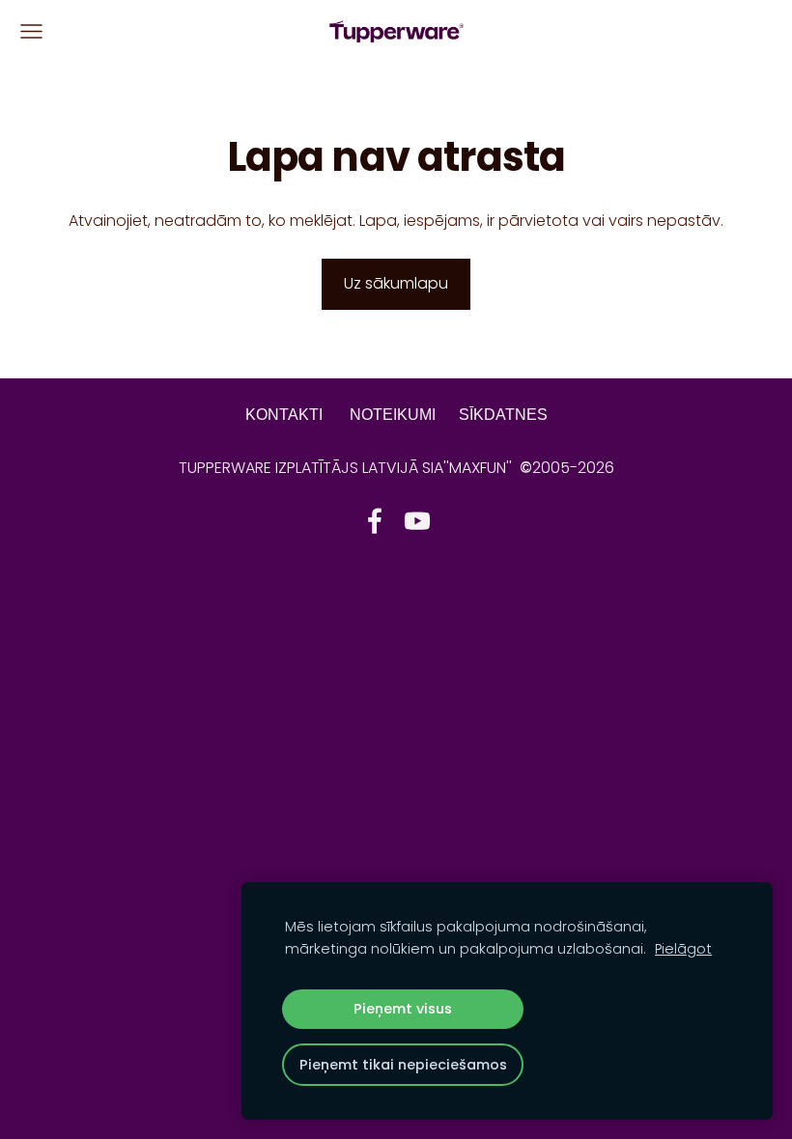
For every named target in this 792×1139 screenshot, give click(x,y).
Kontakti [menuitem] (284, 414)
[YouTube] (417, 521)
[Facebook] (374, 521)
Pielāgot (683, 948)
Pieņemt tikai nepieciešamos (403, 1064)
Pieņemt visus (403, 1008)
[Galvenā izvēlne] (31, 31)
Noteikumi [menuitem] (393, 414)
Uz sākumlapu (396, 283)
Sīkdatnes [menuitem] (503, 414)
